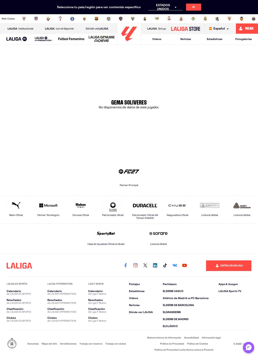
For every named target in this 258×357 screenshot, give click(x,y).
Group (156, 28)
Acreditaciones (68, 343)
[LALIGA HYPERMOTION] (44, 39)
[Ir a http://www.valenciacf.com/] (241, 19)
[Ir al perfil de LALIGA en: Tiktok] (164, 265)
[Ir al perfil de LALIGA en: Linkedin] (155, 265)
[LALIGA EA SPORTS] (17, 39)
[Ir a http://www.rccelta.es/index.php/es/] (60, 19)
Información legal (211, 337)
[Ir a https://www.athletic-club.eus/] (24, 19)
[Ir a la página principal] (129, 42)
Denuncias (33, 343)
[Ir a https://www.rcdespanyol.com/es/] (181, 19)
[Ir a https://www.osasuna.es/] (48, 19)
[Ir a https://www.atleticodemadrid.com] (36, 19)
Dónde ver (97, 28)
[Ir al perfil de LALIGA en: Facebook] (125, 265)
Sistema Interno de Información (164, 337)
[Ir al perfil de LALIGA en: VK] (174, 265)
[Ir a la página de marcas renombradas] (11, 343)
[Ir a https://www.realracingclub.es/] (145, 19)
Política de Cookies (197, 343)
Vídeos (156, 39)
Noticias (185, 39)
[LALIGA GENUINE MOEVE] (102, 39)
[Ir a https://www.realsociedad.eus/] (217, 19)
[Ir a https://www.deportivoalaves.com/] (72, 19)
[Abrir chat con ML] (248, 347)
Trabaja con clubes (115, 343)
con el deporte (59, 28)
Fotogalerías (243, 39)
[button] (17, 39)
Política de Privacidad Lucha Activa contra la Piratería (183, 349)
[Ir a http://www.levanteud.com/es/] (121, 19)
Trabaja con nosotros (91, 343)
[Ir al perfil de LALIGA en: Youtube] (184, 265)
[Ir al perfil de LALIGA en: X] (145, 265)
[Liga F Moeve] (71, 39)
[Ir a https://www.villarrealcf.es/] (253, 19)
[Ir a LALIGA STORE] (185, 28)
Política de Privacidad (172, 343)
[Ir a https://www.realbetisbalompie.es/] (193, 19)
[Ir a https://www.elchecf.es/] (84, 19)
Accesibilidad (191, 337)
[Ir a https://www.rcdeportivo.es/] (169, 19)
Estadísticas (214, 39)
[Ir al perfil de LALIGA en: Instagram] (135, 265)
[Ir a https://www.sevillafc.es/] (229, 19)
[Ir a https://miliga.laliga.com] (247, 28)
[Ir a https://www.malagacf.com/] (133, 19)
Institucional (20, 28)
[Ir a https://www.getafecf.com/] (108, 19)
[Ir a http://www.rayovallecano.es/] (157, 19)
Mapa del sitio (49, 343)
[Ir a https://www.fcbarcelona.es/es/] (96, 19)
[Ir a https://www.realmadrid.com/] (205, 19)
